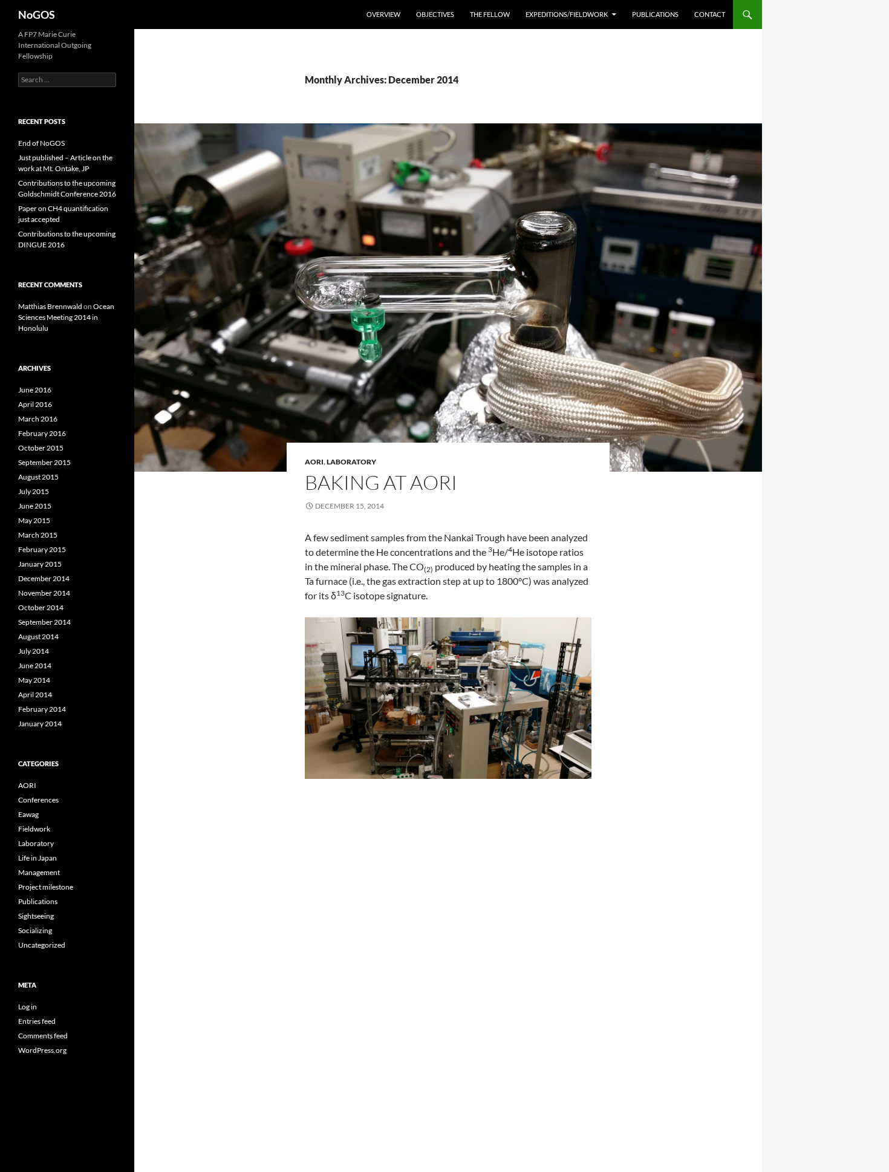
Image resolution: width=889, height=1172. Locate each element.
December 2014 (44, 578)
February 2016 (42, 433)
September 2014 (44, 622)
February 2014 (42, 709)
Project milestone (45, 886)
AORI (314, 461)
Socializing (35, 930)
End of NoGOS (41, 143)
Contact (709, 14)
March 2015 (37, 534)
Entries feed (37, 1021)
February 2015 (42, 549)
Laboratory (351, 461)
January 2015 (40, 563)
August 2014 (38, 636)
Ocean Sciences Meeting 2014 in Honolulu (66, 317)
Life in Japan (37, 857)
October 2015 (40, 447)
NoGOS (36, 14)
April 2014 (35, 694)
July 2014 (33, 651)
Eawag (28, 814)
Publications (655, 14)
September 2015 (44, 462)
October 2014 (40, 607)
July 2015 (33, 491)
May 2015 (34, 520)
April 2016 (35, 404)
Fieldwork (34, 828)
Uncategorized (41, 944)
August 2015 (38, 476)
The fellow (490, 14)
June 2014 (34, 665)
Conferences (38, 799)
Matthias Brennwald (50, 306)
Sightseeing (36, 915)
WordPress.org (42, 1050)
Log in (27, 1006)
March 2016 (37, 418)
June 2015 (34, 505)
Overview (383, 14)
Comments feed (43, 1035)
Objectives (435, 14)
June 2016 (34, 389)
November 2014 (44, 592)
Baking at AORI (381, 482)
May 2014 (34, 680)
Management (39, 872)
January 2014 (40, 723)
